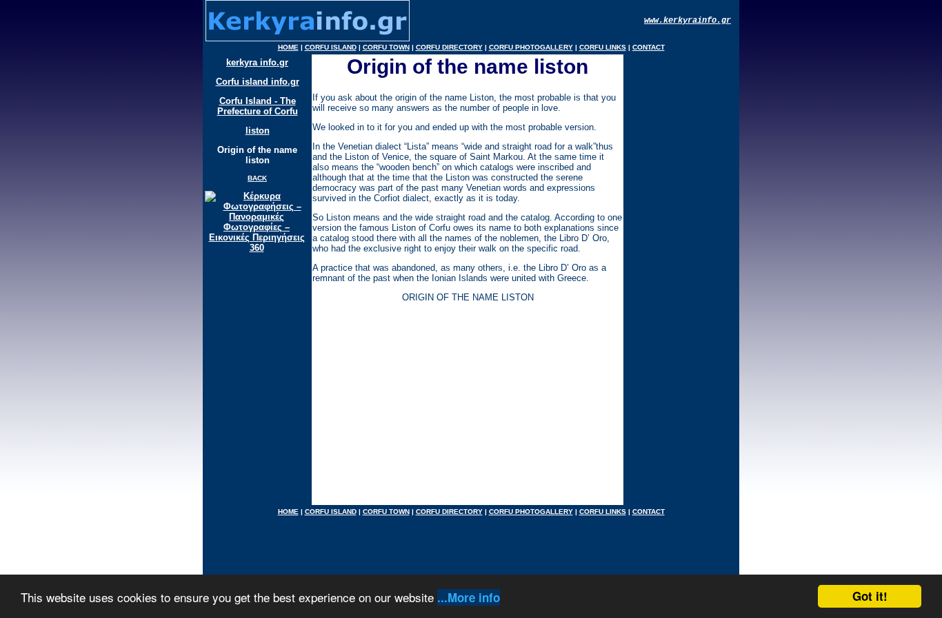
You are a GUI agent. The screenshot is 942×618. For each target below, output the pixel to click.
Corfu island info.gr (257, 81)
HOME (288, 47)
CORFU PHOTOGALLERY (531, 47)
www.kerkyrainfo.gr (687, 20)
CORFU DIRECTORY (449, 47)
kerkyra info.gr (257, 62)
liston (257, 130)
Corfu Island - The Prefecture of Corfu (257, 106)
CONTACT (648, 47)
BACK (257, 178)
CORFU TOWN (386, 47)
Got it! (870, 596)
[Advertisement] (465, 407)
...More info (468, 597)
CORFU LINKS (602, 47)
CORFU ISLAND (331, 47)
